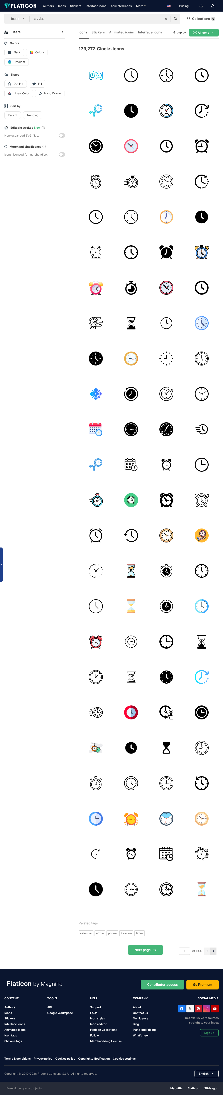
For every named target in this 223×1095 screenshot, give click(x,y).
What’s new (141, 1035)
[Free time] (166, 111)
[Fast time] (96, 323)
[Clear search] (166, 19)
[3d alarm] (96, 288)
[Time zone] (96, 75)
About (137, 1007)
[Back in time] (166, 394)
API (49, 1007)
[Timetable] (166, 854)
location (126, 933)
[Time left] (201, 181)
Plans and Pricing (144, 1029)
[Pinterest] (198, 1008)
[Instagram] (206, 1008)
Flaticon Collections (103, 1029)
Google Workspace (60, 1013)
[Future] (166, 712)
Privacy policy (43, 1058)
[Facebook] (182, 1008)
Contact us (140, 1013)
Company (140, 998)
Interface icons (96, 6)
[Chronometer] (96, 783)
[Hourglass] (131, 323)
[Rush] (201, 429)
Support (95, 1007)
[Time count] (96, 854)
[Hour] (201, 783)
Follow (94, 1035)
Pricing (184, 6)
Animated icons (121, 6)
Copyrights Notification (94, 1058)
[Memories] (131, 394)
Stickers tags (13, 1041)
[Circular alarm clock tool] (201, 146)
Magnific (176, 1088)
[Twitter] (190, 1008)
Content (11, 998)
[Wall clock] (201, 111)
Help (93, 998)
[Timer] (131, 288)
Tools (52, 998)
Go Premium (202, 984)
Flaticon (193, 1088)
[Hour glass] (201, 641)
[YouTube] (215, 1008)
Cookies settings (124, 1058)
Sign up (209, 1032)
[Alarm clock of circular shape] (166, 500)
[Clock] (131, 75)
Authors (48, 6)
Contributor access (162, 984)
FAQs (93, 1013)
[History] (131, 535)
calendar (86, 933)
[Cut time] (96, 111)
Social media (208, 998)
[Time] (131, 111)
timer (139, 933)
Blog (136, 1024)
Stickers (75, 6)
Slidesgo (210, 1088)
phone (112, 933)
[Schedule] (96, 429)
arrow (100, 933)
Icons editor (98, 1024)
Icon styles (97, 1018)
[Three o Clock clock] (201, 465)
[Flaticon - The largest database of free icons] (20, 5)
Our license (140, 1018)
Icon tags (10, 1035)
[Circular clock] (166, 783)
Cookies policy (65, 1058)
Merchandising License (106, 1041)
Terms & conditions (17, 1058)
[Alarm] (96, 535)
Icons (62, 6)
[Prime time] (96, 181)
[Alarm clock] (166, 252)
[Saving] (201, 535)
